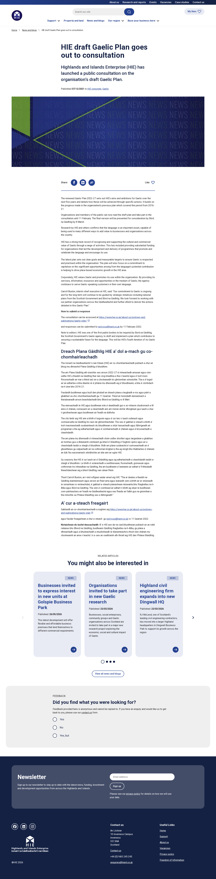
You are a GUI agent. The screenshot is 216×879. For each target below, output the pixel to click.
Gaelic (105, 88)
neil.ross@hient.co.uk (109, 326)
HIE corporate (94, 88)
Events (153, 2)
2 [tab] (107, 662)
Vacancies (165, 2)
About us (114, 2)
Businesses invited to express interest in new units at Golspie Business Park (56, 596)
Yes (64, 719)
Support (51, 20)
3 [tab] (110, 662)
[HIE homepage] (17, 15)
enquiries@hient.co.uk (121, 862)
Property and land (73, 20)
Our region (114, 20)
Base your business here (141, 20)
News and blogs (95, 20)
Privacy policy (167, 854)
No (61, 727)
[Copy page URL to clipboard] (91, 182)
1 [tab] (102, 661)
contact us (86, 712)
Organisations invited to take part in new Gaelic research (108, 594)
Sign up (117, 786)
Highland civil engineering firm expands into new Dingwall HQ (157, 594)
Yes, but (64, 735)
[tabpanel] (57, 614)
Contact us (198, 2)
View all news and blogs (108, 673)
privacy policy (133, 793)
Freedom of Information (172, 860)
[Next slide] (193, 617)
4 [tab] (114, 662)
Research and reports (134, 2)
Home (14, 30)
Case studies (182, 2)
